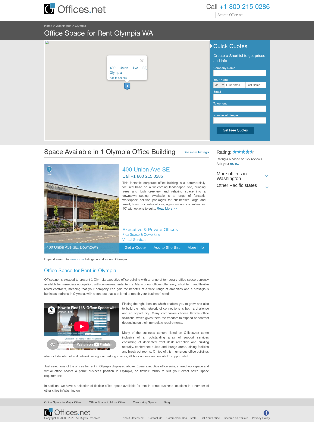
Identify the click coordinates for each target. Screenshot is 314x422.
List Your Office (210, 418)
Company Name (224, 67)
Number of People (225, 115)
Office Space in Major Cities (63, 402)
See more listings (196, 152)
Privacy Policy (261, 418)
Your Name (221, 79)
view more (77, 259)
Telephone (220, 103)
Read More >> (167, 208)
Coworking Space (145, 402)
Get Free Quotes (235, 130)
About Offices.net (133, 418)
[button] (127, 86)
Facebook (266, 413)
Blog (167, 402)
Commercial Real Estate (181, 418)
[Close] (142, 60)
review (234, 164)
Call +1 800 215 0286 (142, 176)
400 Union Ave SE (146, 169)
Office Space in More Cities (107, 402)
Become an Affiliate (236, 418)
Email (217, 91)
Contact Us (155, 418)
